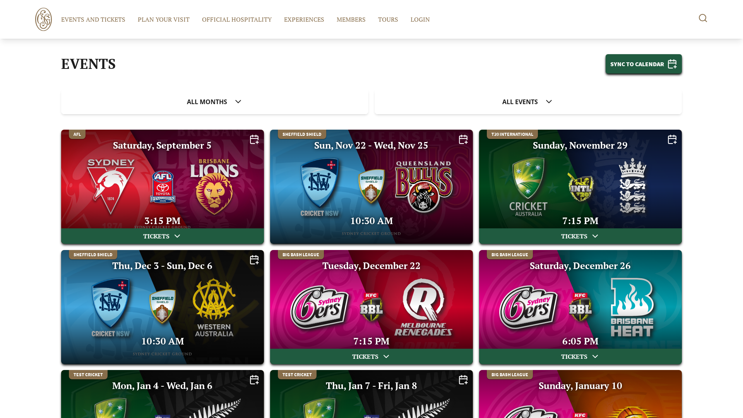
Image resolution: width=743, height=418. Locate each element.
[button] (214, 101)
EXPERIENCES (304, 19)
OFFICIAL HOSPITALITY (237, 19)
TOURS (388, 19)
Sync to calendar (637, 64)
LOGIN (420, 19)
